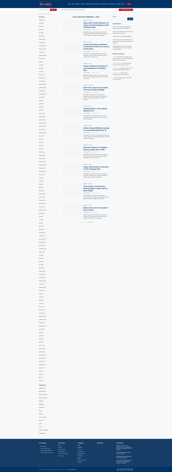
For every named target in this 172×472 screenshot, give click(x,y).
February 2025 (42, 78)
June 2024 (41, 103)
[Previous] (58, 10)
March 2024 (41, 113)
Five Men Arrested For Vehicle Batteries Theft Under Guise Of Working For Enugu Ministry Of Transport (123, 41)
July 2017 (41, 371)
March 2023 (41, 152)
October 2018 (42, 322)
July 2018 (41, 332)
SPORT (122, 4)
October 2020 (42, 245)
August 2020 (42, 252)
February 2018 (42, 348)
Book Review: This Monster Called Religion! (122, 36)
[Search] (132, 4)
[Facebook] (114, 9)
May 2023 (41, 145)
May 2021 (41, 223)
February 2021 (42, 232)
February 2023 (42, 155)
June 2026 (41, 26)
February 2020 (42, 271)
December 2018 (42, 316)
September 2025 (42, 55)
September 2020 (42, 248)
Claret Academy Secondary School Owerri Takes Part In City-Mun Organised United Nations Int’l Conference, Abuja (123, 58)
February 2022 (42, 194)
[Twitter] (116, 9)
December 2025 (42, 45)
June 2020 (41, 258)
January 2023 (42, 158)
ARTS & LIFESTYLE (111, 4)
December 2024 (42, 84)
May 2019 (41, 300)
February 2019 (42, 310)
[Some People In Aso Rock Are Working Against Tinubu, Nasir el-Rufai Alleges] (72, 189)
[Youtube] (117, 9)
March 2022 (41, 190)
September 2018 (42, 326)
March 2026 (41, 36)
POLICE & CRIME (42, 417)
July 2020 (41, 255)
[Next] (60, 10)
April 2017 (41, 380)
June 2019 (41, 297)
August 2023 (42, 136)
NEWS (73, 4)
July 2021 (41, 216)
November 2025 (42, 49)
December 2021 (42, 200)
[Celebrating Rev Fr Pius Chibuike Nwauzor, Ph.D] (72, 112)
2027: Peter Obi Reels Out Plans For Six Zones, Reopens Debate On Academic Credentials (124, 461)
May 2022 (41, 184)
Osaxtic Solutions (72, 469)
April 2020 (41, 264)
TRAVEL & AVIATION (43, 430)
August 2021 (42, 213)
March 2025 (41, 74)
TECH (40, 427)
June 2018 (41, 335)
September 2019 (42, 287)
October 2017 (42, 361)
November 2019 (42, 281)
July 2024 (41, 100)
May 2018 (41, 339)
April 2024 (41, 110)
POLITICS (82, 4)
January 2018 (42, 351)
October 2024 (42, 90)
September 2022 (42, 171)
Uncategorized (42, 433)
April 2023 (41, 148)
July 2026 (41, 23)
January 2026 (42, 42)
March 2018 (41, 345)
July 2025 (41, 61)
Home (69, 4)
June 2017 (41, 374)
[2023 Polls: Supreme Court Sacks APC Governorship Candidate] (72, 91)
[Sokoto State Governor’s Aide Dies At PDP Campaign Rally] (72, 170)
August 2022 (42, 174)
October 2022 (42, 168)
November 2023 (42, 126)
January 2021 (42, 235)
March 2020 (41, 268)
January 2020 (42, 274)
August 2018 (42, 329)
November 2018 (42, 319)
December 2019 (42, 277)
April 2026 (41, 32)
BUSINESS (77, 4)
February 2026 (42, 39)
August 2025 (42, 58)
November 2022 (42, 165)
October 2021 (42, 206)
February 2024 (42, 116)
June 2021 (41, 219)
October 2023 (42, 129)
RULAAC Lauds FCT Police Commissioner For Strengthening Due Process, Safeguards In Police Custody (122, 48)
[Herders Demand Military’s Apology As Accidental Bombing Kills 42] (72, 131)
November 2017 (42, 358)
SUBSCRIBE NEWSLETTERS (126, 9)
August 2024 (42, 97)
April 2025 (41, 71)
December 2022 (42, 161)
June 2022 (41, 181)
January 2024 (42, 119)
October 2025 (42, 52)
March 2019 (41, 306)
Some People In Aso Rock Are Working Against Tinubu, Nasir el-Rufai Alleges (95, 188)
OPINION (118, 4)
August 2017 (42, 368)
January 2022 (42, 197)
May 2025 (41, 68)
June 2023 (41, 142)
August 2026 (42, 20)
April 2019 (41, 303)
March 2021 (41, 229)
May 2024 (41, 107)
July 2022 (41, 177)
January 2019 (42, 313)
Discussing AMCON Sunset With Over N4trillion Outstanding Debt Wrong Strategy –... (77, 9)
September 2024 (42, 94)
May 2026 (41, 29)
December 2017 (42, 355)
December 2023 (42, 123)
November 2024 (42, 87)
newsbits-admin (87, 29)
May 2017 (41, 377)
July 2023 (41, 139)
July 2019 (41, 293)
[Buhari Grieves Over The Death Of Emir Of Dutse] (72, 211)
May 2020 (41, 261)
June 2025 (41, 65)
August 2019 (42, 290)
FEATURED (41, 404)
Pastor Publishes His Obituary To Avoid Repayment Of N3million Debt (95, 68)
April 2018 (41, 342)
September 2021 (42, 210)
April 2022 (41, 187)
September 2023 (42, 132)
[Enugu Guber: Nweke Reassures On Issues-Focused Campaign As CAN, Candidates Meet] (72, 26)
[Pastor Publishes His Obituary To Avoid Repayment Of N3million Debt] (72, 69)
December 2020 (42, 239)
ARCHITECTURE (96, 4)
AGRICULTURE (89, 4)
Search (114, 16)
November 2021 (42, 203)
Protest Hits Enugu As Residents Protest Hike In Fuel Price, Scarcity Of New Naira (96, 47)
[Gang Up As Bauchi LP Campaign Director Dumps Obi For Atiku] (72, 151)
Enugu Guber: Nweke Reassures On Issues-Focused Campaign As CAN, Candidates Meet (96, 25)
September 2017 (42, 364)
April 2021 (41, 226)
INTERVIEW (103, 4)
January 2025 (42, 81)
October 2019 (42, 284)
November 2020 (42, 242)
